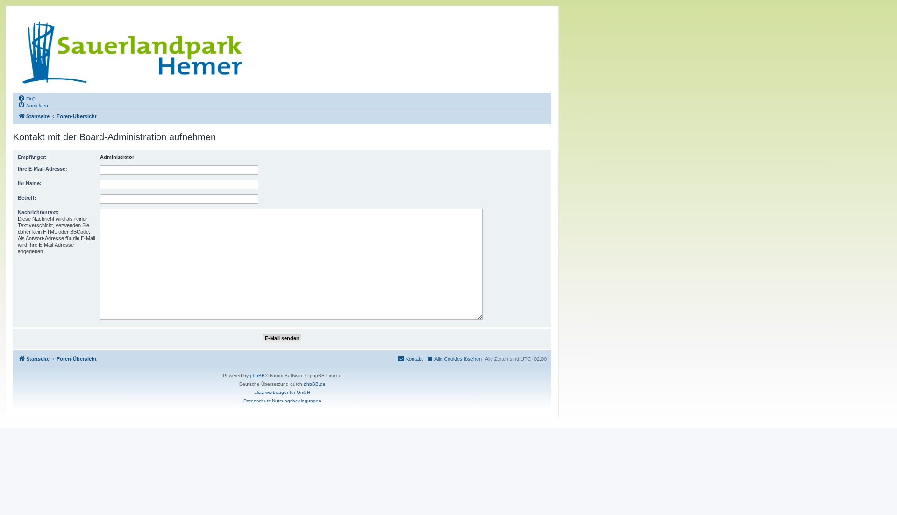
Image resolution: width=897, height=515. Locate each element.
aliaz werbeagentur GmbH (282, 392)
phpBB (257, 375)
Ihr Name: (30, 183)
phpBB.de (315, 383)
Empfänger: (32, 157)
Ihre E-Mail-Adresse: (42, 169)
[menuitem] (27, 98)
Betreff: (27, 197)
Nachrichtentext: (38, 212)
